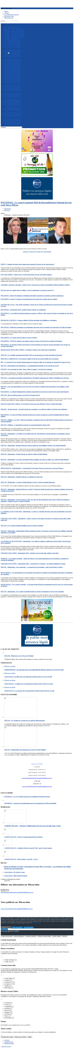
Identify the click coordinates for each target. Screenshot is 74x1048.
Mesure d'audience (19, 936)
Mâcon (6, 11)
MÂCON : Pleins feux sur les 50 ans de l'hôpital (18, 656)
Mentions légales (9, 1043)
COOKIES (4, 929)
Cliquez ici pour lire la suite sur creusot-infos (37, 251)
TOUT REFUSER (28, 927)
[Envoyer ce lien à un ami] (7, 210)
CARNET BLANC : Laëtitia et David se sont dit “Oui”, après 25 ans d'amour (28, 848)
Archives (6, 1040)
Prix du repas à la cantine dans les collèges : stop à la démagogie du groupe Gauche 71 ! (27, 290)
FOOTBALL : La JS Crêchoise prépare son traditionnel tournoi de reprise (27, 796)
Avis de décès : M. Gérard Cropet (14, 872)
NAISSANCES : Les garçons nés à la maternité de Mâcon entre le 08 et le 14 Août (29, 691)
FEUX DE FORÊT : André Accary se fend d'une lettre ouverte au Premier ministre (26, 274)
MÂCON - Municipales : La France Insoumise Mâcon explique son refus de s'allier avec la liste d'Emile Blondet (35, 459)
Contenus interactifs (31, 936)
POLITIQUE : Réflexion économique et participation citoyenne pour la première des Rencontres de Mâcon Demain (36, 327)
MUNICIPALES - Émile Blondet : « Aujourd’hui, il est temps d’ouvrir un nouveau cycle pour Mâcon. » (32, 468)
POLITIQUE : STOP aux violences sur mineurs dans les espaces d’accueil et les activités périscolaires (31, 341)
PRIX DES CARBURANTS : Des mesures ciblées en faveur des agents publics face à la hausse (30, 359)
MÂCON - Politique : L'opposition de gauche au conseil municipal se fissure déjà (25, 425)
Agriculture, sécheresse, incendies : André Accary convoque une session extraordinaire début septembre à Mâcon (35, 285)
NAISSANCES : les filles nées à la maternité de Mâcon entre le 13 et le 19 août (28, 676)
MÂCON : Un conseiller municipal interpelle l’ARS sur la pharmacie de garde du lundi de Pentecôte (31, 355)
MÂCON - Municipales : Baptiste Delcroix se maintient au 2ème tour (22, 477)
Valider (29, 1037)
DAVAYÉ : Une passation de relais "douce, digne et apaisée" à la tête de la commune (26, 369)
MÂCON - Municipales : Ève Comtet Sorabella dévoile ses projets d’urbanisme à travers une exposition (32, 591)
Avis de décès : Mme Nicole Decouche (15, 875)
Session (64, 936)
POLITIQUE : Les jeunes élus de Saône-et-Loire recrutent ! (19, 337)
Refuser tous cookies (20, 1037)
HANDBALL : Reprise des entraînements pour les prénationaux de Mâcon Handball (30, 803)
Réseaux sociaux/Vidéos (44, 936)
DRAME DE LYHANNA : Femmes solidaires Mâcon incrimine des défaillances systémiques (29, 320)
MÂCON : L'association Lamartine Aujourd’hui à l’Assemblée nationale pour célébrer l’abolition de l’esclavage (35, 378)
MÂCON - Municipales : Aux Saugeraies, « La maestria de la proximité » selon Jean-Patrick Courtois (32, 567)
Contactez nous (8, 1042)
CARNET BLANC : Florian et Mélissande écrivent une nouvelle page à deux (32, 826)
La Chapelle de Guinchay (11, 14)
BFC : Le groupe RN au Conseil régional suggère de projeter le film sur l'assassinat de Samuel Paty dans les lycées (35, 362)
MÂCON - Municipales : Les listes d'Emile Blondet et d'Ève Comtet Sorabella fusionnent (28, 482)
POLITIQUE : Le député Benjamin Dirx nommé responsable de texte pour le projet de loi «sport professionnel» (35, 391)
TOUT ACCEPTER (17, 927)
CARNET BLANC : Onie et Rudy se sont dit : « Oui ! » (21, 859)
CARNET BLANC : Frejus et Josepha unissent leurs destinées (23, 837)
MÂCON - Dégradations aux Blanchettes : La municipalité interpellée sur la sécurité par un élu (30, 366)
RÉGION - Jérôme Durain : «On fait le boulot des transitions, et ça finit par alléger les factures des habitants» (34, 409)
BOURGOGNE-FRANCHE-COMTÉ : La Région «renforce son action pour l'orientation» (28, 350)
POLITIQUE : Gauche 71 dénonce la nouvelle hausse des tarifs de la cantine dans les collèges (29, 299)
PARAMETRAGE (5, 927)
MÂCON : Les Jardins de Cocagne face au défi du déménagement (24, 720)
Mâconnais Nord (9, 16)
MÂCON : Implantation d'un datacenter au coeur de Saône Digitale (25, 749)
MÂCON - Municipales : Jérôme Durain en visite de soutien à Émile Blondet (24, 454)
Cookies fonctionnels (6, 936)
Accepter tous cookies (7, 1037)
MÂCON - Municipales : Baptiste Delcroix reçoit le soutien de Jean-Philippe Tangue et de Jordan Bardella (33, 445)
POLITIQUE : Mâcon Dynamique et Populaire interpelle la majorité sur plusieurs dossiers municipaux (32, 295)
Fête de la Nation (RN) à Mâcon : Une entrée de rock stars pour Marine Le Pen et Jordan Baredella (31, 404)
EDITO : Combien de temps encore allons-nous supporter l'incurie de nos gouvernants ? (28, 264)
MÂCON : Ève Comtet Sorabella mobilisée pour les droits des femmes (22, 525)
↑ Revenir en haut (6, 1046)
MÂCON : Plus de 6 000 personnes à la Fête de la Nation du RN (20, 395)
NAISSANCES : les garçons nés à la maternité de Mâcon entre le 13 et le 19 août (34, 670)
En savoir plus (36, 922)
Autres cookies (57, 936)
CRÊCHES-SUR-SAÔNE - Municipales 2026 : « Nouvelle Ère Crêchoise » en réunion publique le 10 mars (33, 563)
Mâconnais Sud (8, 18)
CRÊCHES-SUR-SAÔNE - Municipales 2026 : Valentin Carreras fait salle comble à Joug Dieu (30, 553)
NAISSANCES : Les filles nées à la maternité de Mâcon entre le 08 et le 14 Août (28, 684)
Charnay (6, 13)
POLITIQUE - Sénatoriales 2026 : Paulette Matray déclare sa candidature (23, 310)
